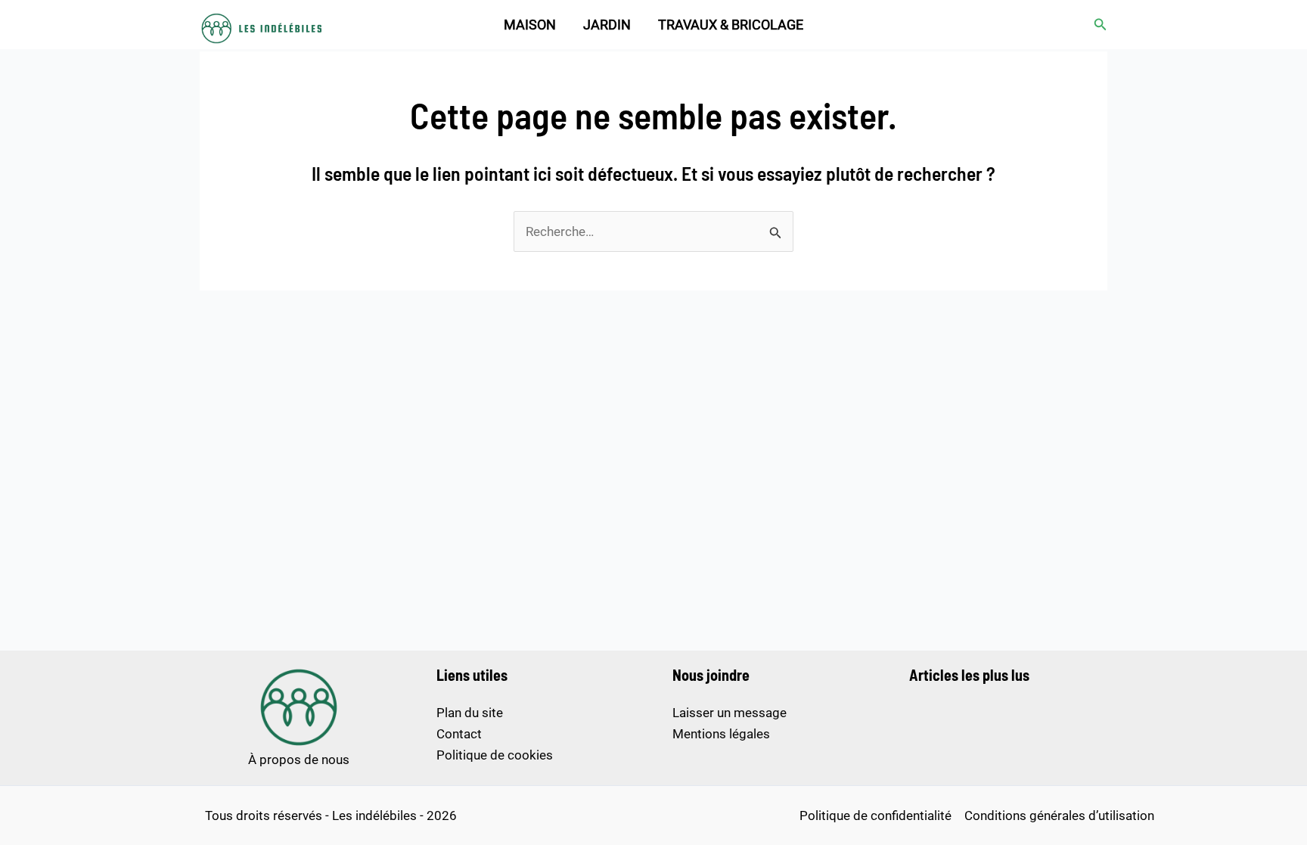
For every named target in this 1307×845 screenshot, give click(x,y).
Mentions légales (721, 733)
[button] (1100, 24)
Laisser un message (729, 712)
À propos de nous (298, 759)
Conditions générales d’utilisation (1059, 815)
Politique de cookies (494, 755)
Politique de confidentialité (875, 815)
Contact (459, 733)
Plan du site (469, 712)
